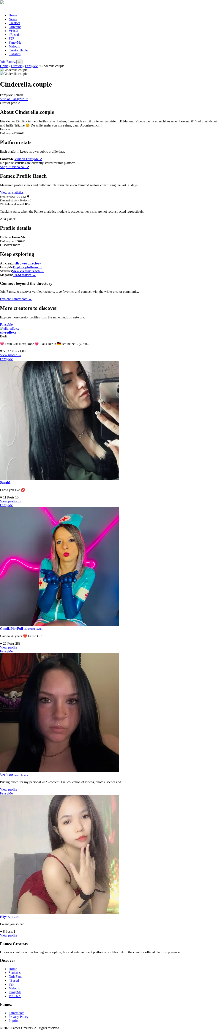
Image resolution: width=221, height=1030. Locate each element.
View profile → (10, 355)
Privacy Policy (18, 1017)
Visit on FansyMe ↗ (14, 99)
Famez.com (16, 1013)
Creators (14, 23)
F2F (11, 38)
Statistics (15, 54)
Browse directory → (30, 263)
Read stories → (24, 275)
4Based (14, 34)
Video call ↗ (20, 167)
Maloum (14, 46)
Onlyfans (15, 27)
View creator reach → (28, 271)
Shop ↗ (6, 167)
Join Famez (8, 61)
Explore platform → (27, 267)
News (13, 19)
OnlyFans (15, 976)
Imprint (14, 1020)
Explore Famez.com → (16, 299)
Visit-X (14, 31)
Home (13, 15)
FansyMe (15, 42)
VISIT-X (15, 996)
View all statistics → (14, 192)
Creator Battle (18, 50)
